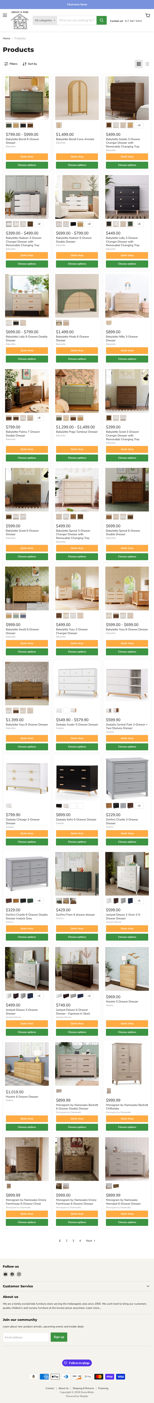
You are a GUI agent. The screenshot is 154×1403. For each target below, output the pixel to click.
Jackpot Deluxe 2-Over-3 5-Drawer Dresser (123, 916)
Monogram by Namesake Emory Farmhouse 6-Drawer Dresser (76, 1202)
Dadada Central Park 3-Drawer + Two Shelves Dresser (127, 726)
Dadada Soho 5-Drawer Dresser (76, 819)
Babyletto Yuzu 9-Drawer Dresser (27, 724)
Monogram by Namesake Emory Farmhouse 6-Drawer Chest (26, 1202)
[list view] (147, 64)
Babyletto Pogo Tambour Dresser (77, 432)
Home (6, 38)
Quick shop (26, 156)
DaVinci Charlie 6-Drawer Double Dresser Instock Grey (27, 916)
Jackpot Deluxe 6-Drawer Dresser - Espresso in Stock (73, 1011)
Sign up (59, 1337)
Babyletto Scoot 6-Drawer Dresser (22, 532)
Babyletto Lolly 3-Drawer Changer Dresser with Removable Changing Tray (123, 241)
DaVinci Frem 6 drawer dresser (75, 915)
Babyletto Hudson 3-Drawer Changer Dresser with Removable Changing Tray (24, 241)
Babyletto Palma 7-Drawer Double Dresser (23, 433)
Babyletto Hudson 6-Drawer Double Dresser (74, 240)
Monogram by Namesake (68, 1112)
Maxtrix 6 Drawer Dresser (22, 1097)
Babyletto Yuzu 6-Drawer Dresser (127, 629)
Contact (50, 1388)
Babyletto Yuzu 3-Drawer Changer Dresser (72, 631)
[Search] (102, 20)
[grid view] (139, 64)
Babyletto (11, 146)
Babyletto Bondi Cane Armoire (75, 139)
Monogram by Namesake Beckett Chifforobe (127, 1107)
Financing (103, 1388)
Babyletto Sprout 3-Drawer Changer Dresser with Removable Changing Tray (73, 534)
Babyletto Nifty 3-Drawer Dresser (122, 338)
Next (89, 1241)
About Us (63, 1388)
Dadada (60, 728)
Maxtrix (109, 1005)
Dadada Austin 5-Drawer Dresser (77, 724)
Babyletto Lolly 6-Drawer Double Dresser (27, 338)
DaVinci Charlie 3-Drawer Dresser (122, 821)
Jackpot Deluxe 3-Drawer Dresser (22, 1011)
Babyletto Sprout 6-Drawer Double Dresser (123, 532)
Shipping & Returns (83, 1388)
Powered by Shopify (77, 1396)
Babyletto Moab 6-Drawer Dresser (72, 338)
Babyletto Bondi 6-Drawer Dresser (22, 141)
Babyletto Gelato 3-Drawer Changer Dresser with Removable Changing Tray (123, 142)
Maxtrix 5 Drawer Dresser (122, 1001)
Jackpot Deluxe (113, 921)
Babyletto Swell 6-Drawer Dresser (22, 631)
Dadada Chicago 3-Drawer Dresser (23, 821)
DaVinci (110, 827)
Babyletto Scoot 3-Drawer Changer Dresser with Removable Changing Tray (123, 435)
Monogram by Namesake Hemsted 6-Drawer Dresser (123, 1202)
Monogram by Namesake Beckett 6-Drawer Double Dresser (77, 1107)
